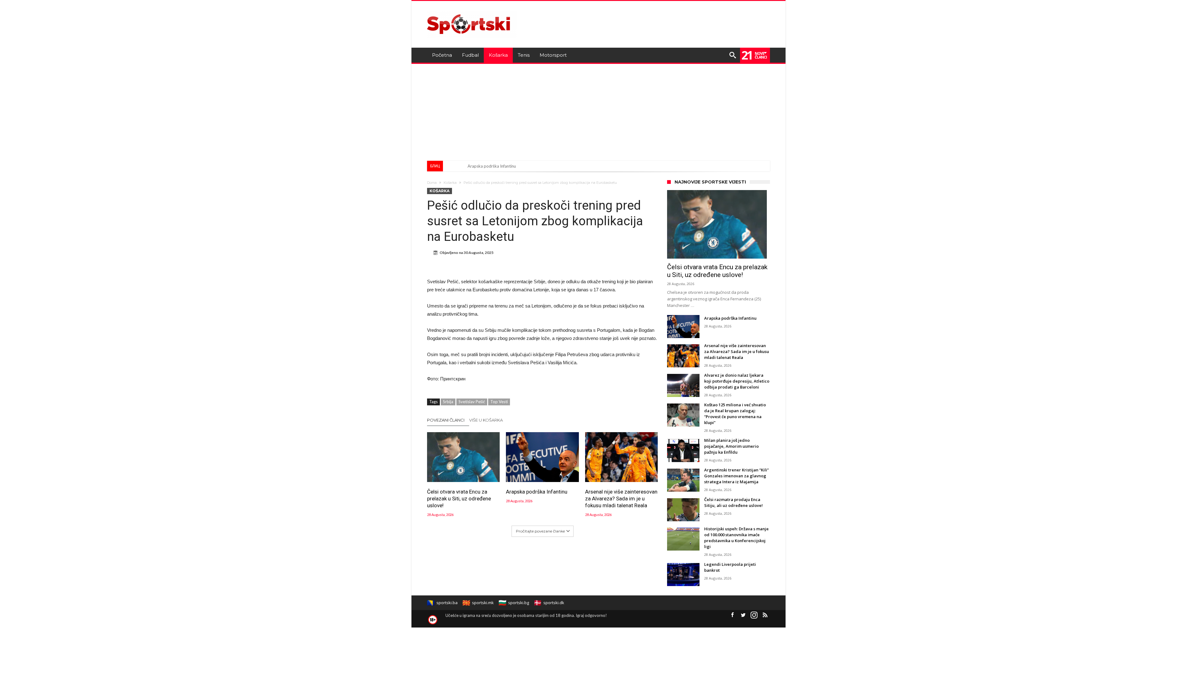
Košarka (450, 182)
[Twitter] (743, 615)
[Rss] (765, 615)
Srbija (448, 401)
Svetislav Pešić (472, 401)
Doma (432, 182)
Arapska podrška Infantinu (492, 166)
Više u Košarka (486, 420)
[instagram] (754, 615)
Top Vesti (499, 401)
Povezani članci (445, 420)
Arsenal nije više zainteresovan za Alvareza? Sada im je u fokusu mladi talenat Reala (621, 498)
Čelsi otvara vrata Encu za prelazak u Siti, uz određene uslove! (459, 498)
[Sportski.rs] (472, 10)
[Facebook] (732, 615)
